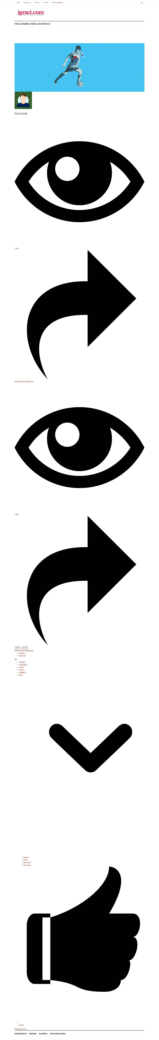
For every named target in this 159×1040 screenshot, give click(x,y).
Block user (22, 656)
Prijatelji (22, 662)
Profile (18, 24)
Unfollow (22, 653)
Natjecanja (27, 3)
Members (25, 24)
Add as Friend (19, 381)
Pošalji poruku (29, 381)
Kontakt (46, 3)
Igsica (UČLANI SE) (57, 3)
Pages (26, 857)
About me (23, 1029)
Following (27, 865)
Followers (27, 863)
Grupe (21, 670)
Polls (25, 860)
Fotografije (23, 665)
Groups (41, 24)
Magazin (32, 1034)
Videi (21, 667)
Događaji (22, 673)
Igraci (18, 3)
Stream (17, 1029)
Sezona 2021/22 (21, 1034)
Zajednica (43, 1034)
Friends (33, 24)
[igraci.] (31, 13)
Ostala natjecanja (58, 1034)
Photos (47, 24)
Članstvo (37, 3)
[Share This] (79, 379)
